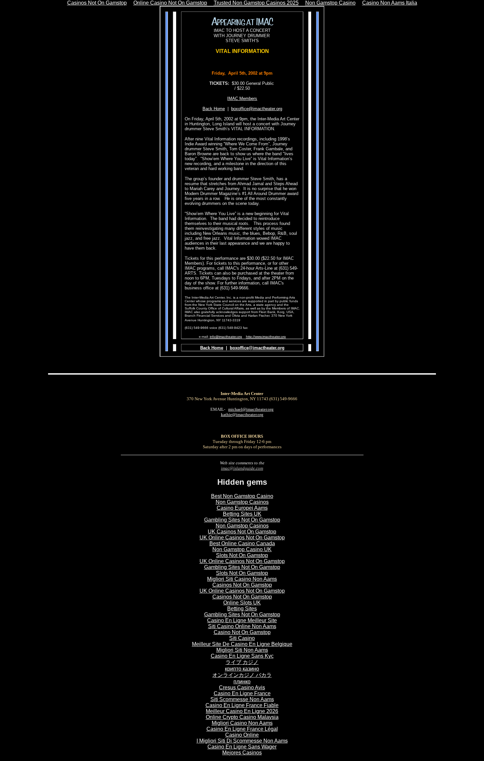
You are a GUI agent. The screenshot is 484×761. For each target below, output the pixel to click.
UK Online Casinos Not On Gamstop (242, 537)
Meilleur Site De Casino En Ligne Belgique (242, 644)
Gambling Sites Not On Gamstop (242, 520)
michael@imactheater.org (251, 409)
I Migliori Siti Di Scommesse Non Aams (242, 741)
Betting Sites (242, 608)
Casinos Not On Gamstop (242, 585)
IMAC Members (242, 98)
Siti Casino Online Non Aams (242, 626)
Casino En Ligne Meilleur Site (242, 620)
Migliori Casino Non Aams (242, 723)
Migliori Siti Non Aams (242, 650)
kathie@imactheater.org (242, 414)
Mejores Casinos (242, 752)
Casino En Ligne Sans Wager (242, 746)
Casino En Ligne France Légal (242, 729)
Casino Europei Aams (242, 508)
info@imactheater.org (226, 336)
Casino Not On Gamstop (242, 632)
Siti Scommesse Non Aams (242, 699)
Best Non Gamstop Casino (242, 496)
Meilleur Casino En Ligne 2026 (242, 711)
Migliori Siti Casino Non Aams (242, 579)
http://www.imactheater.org (266, 336)
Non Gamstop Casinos (242, 502)
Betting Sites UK (242, 514)
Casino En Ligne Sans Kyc (242, 656)
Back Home (211, 347)
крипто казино (242, 669)
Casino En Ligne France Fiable (242, 705)
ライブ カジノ (242, 662)
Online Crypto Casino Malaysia (242, 717)
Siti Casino (242, 638)
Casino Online (242, 735)
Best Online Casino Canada (242, 543)
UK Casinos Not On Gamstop (242, 531)
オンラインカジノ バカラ (242, 675)
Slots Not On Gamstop (242, 555)
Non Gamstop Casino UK (242, 549)
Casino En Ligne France (242, 693)
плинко (242, 681)
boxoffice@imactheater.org (256, 108)
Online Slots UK (242, 602)
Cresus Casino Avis (242, 687)
